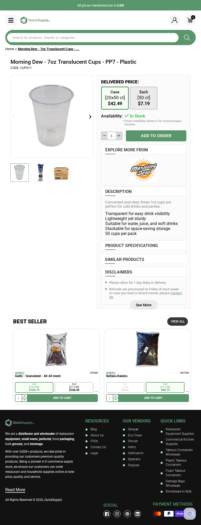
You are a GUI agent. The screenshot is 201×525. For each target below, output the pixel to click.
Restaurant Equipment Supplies (180, 431)
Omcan (133, 441)
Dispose (133, 465)
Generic (20, 373)
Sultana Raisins (116, 376)
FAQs (94, 441)
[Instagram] (117, 513)
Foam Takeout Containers (176, 473)
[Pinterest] (127, 513)
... (96, 390)
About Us (97, 435)
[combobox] (92, 37)
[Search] (187, 37)
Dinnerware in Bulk (179, 491)
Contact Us (98, 447)
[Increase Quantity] (119, 136)
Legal (94, 453)
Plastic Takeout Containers (176, 463)
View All (178, 321)
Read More (15, 489)
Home (9, 49)
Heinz (132, 447)
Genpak (133, 429)
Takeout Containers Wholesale (179, 452)
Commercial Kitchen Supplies (180, 442)
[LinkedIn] (137, 513)
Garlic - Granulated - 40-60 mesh (38, 376)
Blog (94, 429)
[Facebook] (106, 513)
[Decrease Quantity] (105, 136)
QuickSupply (53, 500)
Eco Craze (135, 435)
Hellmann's (135, 453)
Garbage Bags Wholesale (175, 483)
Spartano (134, 459)
